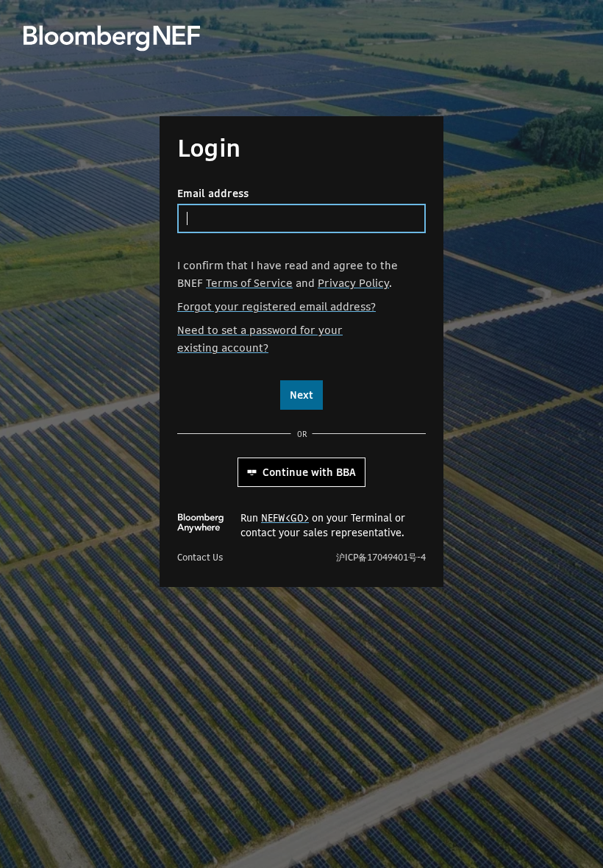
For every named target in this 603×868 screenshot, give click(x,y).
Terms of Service (249, 283)
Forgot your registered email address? (276, 306)
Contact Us (200, 557)
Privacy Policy (353, 283)
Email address (213, 193)
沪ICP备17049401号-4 (381, 557)
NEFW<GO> (285, 517)
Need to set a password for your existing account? (260, 339)
